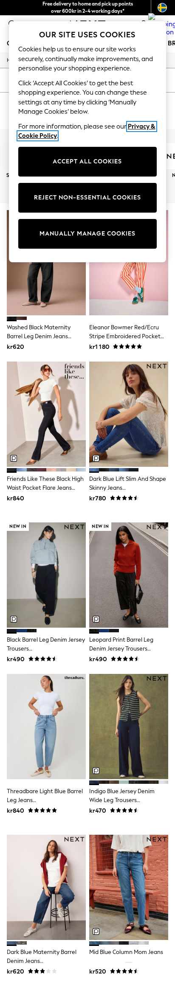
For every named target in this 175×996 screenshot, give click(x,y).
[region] (88, 141)
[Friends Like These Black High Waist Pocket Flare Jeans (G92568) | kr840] (46, 414)
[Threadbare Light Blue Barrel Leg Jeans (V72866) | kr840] (46, 726)
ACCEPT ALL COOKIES (87, 161)
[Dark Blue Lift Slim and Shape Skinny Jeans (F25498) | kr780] (128, 414)
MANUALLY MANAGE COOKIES (87, 233)
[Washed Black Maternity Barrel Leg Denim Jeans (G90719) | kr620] (46, 262)
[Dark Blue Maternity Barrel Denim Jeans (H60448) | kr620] (46, 887)
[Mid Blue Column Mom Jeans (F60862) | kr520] (128, 887)
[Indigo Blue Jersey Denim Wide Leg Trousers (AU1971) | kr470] (128, 726)
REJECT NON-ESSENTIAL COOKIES (87, 197)
